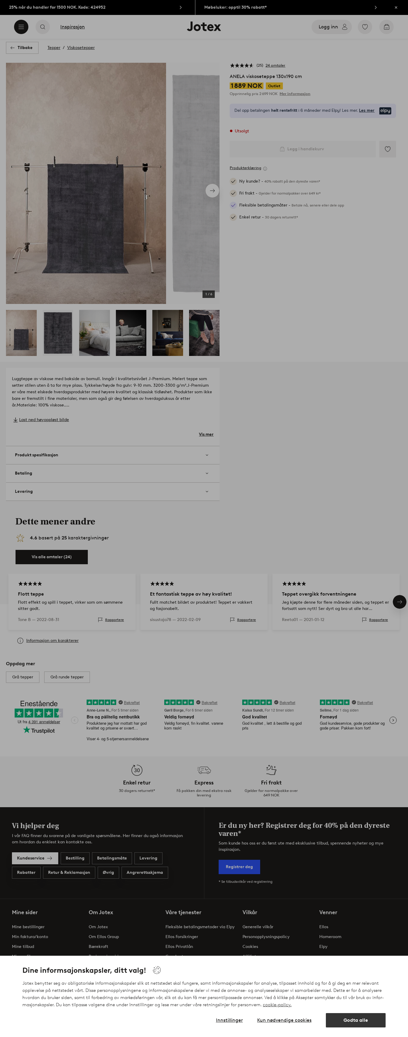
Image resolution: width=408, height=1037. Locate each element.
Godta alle (355, 1020)
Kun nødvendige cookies (284, 1020)
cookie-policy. (277, 1004)
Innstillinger (229, 1020)
